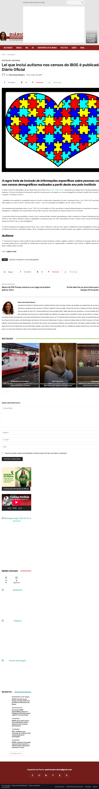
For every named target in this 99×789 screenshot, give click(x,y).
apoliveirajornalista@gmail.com (58, 770)
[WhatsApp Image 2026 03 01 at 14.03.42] (16, 543)
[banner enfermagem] (16, 674)
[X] (66, 775)
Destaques (11, 54)
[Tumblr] (59, 775)
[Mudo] (24, 508)
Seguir (16, 577)
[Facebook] (32, 775)
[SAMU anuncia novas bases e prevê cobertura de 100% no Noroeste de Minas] (20, 365)
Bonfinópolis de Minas (20, 381)
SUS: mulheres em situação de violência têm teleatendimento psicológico (91, 38)
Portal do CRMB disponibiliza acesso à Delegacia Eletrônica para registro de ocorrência (58, 384)
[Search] (82, 2)
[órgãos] (16, 477)
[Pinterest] (52, 775)
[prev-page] (3, 392)
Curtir (6, 577)
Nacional (16, 60)
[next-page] (7, 392)
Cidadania (15, 718)
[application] (16, 502)
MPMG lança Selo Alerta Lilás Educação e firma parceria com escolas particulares (20, 723)
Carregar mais (15, 753)
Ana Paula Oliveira (17, 75)
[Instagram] (39, 775)
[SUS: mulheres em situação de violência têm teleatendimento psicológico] (6, 733)
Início (4, 54)
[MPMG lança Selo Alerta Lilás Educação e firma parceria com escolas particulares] (6, 722)
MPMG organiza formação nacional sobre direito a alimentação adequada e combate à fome (21, 745)
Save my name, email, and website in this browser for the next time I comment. (36, 453)
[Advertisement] (54, 24)
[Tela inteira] (28, 508)
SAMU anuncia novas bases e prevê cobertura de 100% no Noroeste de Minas (20, 384)
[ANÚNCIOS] (16, 603)
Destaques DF (57, 381)
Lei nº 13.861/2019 (57, 190)
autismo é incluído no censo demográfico (24, 260)
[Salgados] (16, 621)
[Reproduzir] (5, 508)
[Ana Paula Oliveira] (4, 75)
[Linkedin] (46, 775)
